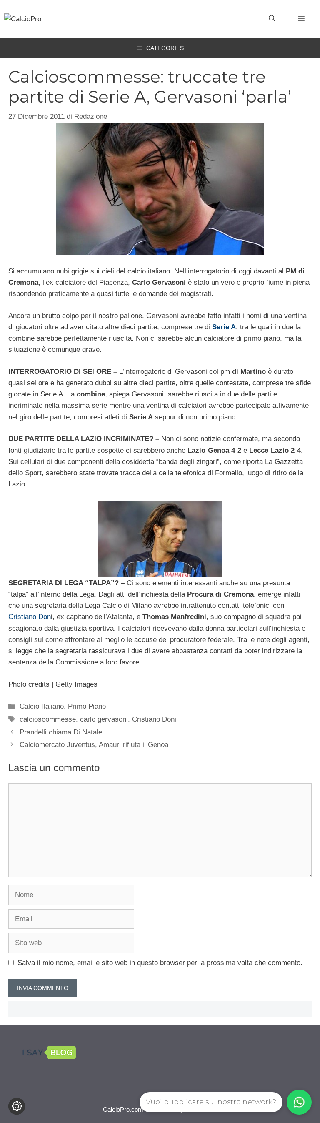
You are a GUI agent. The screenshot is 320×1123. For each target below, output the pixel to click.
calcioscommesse (48, 719)
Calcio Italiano (42, 706)
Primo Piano (87, 706)
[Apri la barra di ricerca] (272, 18)
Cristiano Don (29, 617)
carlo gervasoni (104, 719)
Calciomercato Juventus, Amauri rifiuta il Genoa (94, 745)
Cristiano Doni (154, 719)
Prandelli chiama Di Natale (61, 732)
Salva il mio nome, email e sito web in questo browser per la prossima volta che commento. (160, 963)
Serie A (224, 327)
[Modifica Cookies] (16, 1106)
